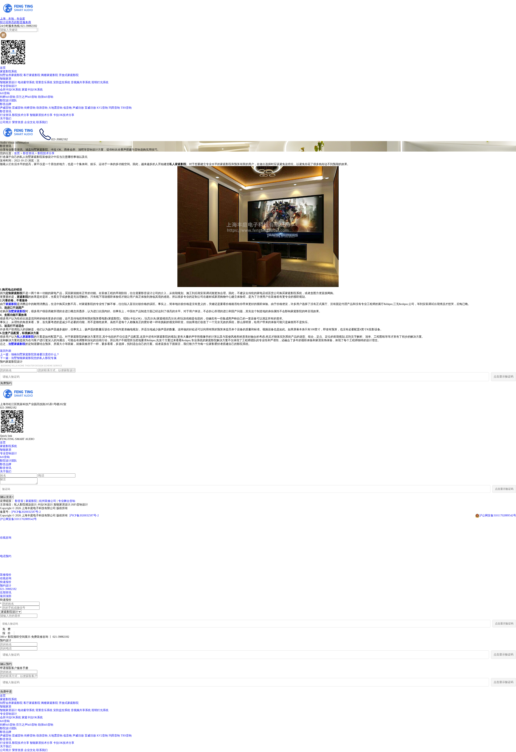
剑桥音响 (29, 107)
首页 (3, 67)
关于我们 (5, 118)
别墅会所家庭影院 (11, 75)
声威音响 (5, 107)
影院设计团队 (8, 100)
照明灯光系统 (100, 82)
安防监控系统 (61, 82)
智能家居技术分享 (41, 114)
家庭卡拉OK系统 (32, 89)
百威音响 (17, 107)
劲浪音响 (42, 107)
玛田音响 (114, 107)
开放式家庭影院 (69, 75)
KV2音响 (102, 107)
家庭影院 (31, 500)
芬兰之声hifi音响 (26, 96)
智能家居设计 (8, 82)
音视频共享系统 (81, 82)
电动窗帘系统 (26, 82)
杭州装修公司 (47, 500)
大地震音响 (55, 107)
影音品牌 (5, 104)
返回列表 (5, 350)
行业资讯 (5, 114)
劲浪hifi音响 (45, 96)
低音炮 (67, 107)
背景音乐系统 (43, 82)
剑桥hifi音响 (7, 96)
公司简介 (5, 122)
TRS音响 (126, 107)
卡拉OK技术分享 (63, 114)
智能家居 (5, 78)
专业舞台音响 (66, 500)
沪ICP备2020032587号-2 (26, 511)
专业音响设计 (8, 85)
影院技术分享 (20, 114)
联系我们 (42, 122)
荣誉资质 (17, 122)
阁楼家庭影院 (49, 75)
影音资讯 (5, 111)
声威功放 (78, 107)
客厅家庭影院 (31, 75)
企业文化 (29, 122)
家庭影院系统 (8, 71)
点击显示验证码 (503, 376)
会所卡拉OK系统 (10, 89)
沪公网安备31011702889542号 (497, 515)
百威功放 (90, 107)
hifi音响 (5, 93)
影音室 (19, 500)
